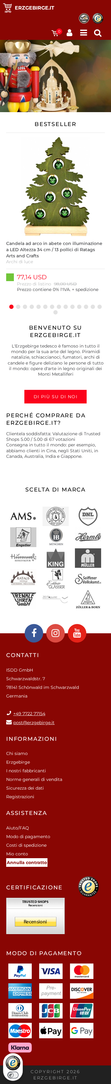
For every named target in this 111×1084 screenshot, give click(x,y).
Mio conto (17, 854)
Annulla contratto (27, 862)
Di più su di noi (55, 396)
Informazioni (31, 739)
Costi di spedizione (26, 845)
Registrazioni (20, 796)
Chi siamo (17, 753)
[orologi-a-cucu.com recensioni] (35, 918)
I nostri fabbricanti (26, 771)
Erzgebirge (18, 762)
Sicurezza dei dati (25, 788)
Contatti (22, 655)
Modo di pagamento (28, 836)
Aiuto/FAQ (17, 828)
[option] (55, 218)
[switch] (12, 1075)
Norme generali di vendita (34, 779)
